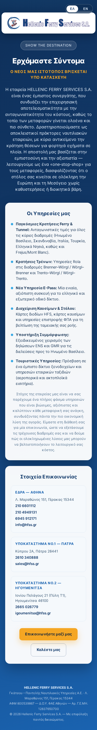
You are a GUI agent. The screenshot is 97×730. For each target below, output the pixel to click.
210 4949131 (26, 512)
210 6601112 (25, 506)
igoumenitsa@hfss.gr (33, 613)
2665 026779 (26, 607)
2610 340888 (26, 557)
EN (85, 9)
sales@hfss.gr (27, 564)
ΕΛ (72, 9)
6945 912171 (25, 518)
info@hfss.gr (25, 525)
